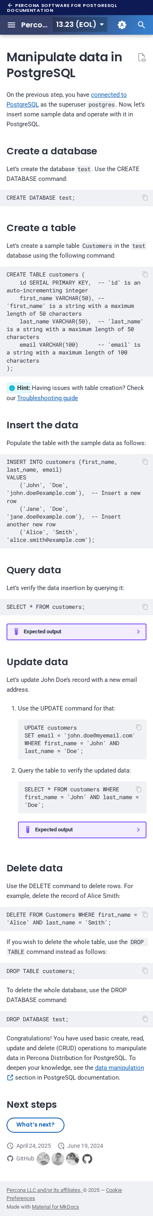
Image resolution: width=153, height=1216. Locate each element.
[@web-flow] (87, 1158)
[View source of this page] (141, 57)
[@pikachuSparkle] (43, 1158)
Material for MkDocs (55, 1207)
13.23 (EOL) (76, 24)
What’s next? (35, 1125)
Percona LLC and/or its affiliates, (45, 1190)
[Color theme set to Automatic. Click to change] (122, 25)
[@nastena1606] (72, 1158)
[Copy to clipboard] (145, 197)
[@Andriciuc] (57, 1158)
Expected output (42, 631)
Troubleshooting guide (47, 398)
